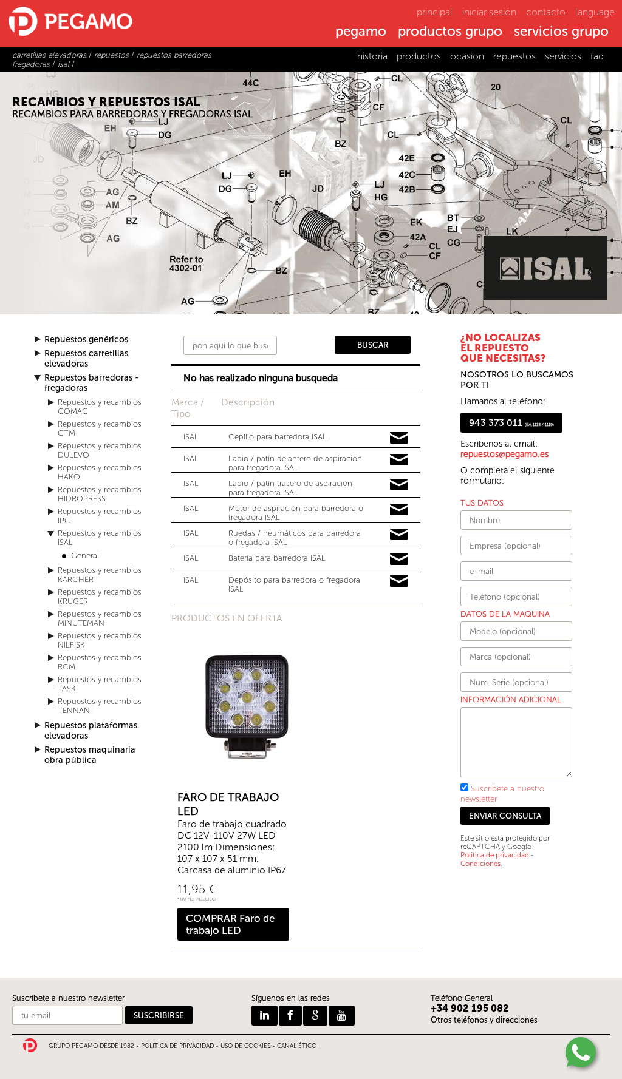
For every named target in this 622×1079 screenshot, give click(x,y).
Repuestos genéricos (86, 339)
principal (435, 12)
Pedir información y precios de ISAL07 (399, 581)
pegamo (360, 32)
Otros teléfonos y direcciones (484, 1019)
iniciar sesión (489, 12)
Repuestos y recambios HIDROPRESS (100, 494)
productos (419, 56)
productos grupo (450, 32)
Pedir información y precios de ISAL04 (399, 510)
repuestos (514, 56)
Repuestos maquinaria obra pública (89, 755)
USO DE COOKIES (245, 1046)
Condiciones (480, 863)
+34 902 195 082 (470, 1008)
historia (372, 56)
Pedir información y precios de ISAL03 (399, 485)
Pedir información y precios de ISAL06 (399, 559)
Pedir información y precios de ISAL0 (399, 438)
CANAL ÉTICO (296, 1046)
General (85, 555)
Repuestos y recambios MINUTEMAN (100, 618)
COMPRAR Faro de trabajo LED (230, 924)
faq (597, 56)
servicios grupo (561, 32)
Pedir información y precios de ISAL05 (399, 535)
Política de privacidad (494, 855)
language (595, 12)
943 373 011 (511, 422)
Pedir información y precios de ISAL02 (399, 460)
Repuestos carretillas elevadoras (86, 358)
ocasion (467, 56)
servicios (563, 56)
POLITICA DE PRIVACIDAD (177, 1046)
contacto (546, 12)
